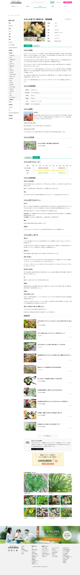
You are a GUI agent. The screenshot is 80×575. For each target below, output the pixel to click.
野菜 (10, 39)
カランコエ (11, 70)
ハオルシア (12, 89)
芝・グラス (11, 25)
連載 (53, 6)
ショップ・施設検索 (25, 550)
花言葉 (27, 6)
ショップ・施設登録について (67, 556)
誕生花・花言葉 (34, 549)
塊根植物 (11, 99)
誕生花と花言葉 (32, 142)
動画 (22, 553)
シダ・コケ (11, 107)
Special (65, 6)
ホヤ (10, 93)
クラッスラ (11, 72)
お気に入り (69, 19)
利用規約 (64, 560)
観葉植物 (10, 50)
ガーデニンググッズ (45, 550)
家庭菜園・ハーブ (35, 556)
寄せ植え (33, 354)
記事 (22, 547)
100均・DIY (54, 549)
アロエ (11, 61)
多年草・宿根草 (34, 553)
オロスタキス (12, 66)
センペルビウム (12, 87)
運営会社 (64, 562)
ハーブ (10, 31)
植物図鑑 (40, 6)
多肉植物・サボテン (32, 320)
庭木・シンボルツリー (35, 555)
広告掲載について (66, 555)
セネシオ (11, 82)
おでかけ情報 (44, 547)
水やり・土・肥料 (54, 556)
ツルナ (11, 68)
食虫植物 (10, 104)
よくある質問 (65, 553)
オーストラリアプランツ (13, 47)
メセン (11, 95)
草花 (10, 23)
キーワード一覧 (65, 552)
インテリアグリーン (55, 550)
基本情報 (28, 46)
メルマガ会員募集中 (66, 550)
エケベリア (12, 63)
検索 (53, 2)
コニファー (11, 42)
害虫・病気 (34, 562)
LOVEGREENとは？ (66, 547)
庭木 (10, 34)
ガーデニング (34, 550)
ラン (9, 110)
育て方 (36, 46)
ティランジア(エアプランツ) (14, 112)
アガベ (11, 57)
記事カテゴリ (14, 6)
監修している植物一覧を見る (37, 449)
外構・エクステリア (35, 563)
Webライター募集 (66, 558)
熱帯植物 (10, 115)
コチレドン (11, 78)
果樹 (10, 36)
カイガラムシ (26, 229)
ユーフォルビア (12, 97)
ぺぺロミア (12, 91)
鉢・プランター (54, 555)
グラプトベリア (12, 76)
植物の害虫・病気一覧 (46, 553)
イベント (23, 552)
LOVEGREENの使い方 (66, 549)
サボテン (10, 101)
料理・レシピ (34, 558)
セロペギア (12, 84)
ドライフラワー (44, 552)
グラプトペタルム (13, 74)
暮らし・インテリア (45, 549)
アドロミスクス (12, 59)
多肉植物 (15, 15)
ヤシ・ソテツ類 (11, 44)
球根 (10, 28)
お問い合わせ (65, 559)
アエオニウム (12, 55)
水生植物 (10, 118)
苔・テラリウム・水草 (55, 547)
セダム (11, 80)
